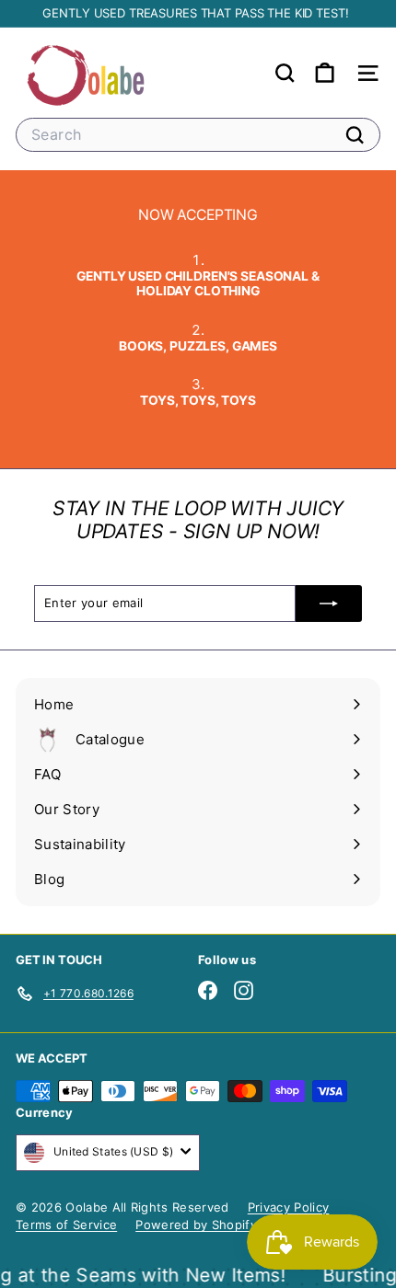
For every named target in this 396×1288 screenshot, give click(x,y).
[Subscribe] (329, 603)
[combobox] (198, 135)
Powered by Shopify (196, 1224)
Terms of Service (66, 1224)
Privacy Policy (289, 1207)
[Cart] (324, 73)
